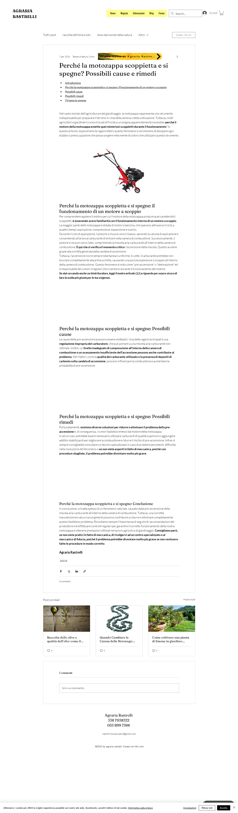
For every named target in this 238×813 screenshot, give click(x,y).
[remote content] (119, 303)
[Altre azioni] (177, 56)
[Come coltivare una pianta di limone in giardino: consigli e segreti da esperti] (171, 619)
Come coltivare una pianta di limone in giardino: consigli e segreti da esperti (170, 639)
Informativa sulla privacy (140, 807)
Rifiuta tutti (207, 807)
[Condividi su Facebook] (60, 571)
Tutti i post (49, 35)
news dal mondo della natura (114, 35)
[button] (222, 13)
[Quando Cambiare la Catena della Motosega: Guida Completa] (119, 619)
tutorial (63, 560)
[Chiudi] (234, 807)
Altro (141, 35)
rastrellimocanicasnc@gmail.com (119, 733)
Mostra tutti (189, 599)
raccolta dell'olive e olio (76, 35)
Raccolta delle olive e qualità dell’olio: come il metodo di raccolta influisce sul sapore (64, 639)
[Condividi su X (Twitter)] (68, 571)
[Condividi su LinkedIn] (76, 571)
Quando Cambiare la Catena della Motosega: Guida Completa (116, 639)
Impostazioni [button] (189, 807)
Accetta (223, 807)
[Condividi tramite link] (84, 571)
